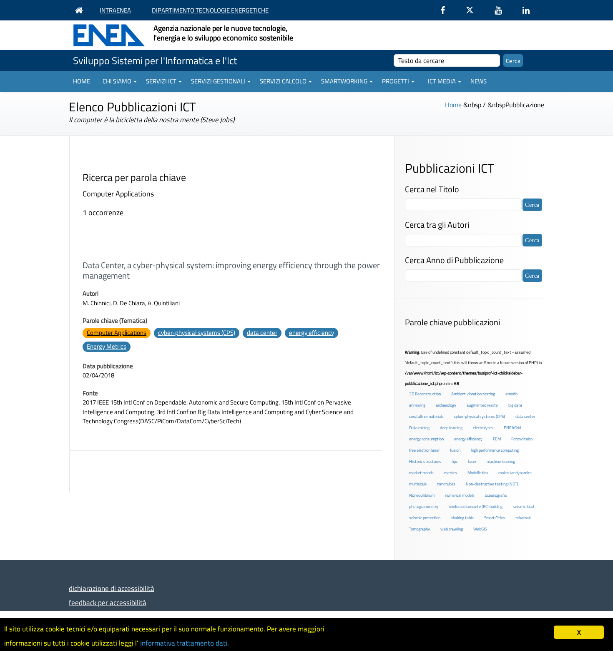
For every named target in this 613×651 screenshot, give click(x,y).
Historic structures (425, 461)
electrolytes (483, 428)
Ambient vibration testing (473, 394)
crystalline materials (426, 416)
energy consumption (426, 439)
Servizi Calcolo (283, 81)
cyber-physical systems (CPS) (196, 332)
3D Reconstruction (425, 394)
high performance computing (495, 450)
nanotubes (446, 484)
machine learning (501, 461)
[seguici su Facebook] (447, 10)
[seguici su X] (474, 10)
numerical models (460, 495)
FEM (497, 439)
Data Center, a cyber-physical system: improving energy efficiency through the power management (231, 270)
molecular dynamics (515, 473)
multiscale (418, 484)
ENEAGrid (512, 428)
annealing (417, 405)
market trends (421, 473)
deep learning (451, 428)
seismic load (523, 506)
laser (472, 461)
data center (262, 332)
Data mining (419, 428)
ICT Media (442, 81)
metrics (450, 473)
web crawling (451, 529)
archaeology (446, 405)
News (478, 81)
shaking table (462, 518)
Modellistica (477, 473)
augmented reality (482, 405)
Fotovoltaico (522, 439)
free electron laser (424, 450)
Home (81, 81)
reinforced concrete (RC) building (475, 506)
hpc (454, 461)
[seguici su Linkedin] (530, 10)
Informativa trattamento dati (183, 643)
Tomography (419, 529)
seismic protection (424, 518)
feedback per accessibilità (107, 602)
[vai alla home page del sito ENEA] (81, 10)
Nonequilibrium (422, 495)
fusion (455, 450)
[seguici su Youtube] (502, 10)
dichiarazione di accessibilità (111, 588)
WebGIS (480, 529)
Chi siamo (117, 81)
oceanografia (496, 495)
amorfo (511, 394)
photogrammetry (423, 506)
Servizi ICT (161, 81)
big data (515, 405)
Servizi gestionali (218, 81)
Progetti (395, 81)
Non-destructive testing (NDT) (492, 484)
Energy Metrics (106, 346)
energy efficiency (311, 332)
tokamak (523, 518)
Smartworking (344, 81)
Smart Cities (494, 518)
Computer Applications (116, 332)
